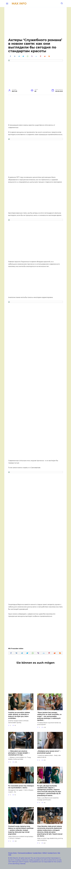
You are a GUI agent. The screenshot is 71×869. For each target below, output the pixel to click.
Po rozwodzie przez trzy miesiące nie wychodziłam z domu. (21, 786)
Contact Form (52, 853)
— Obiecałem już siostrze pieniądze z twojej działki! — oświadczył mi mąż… (19, 753)
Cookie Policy (37, 853)
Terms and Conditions (25, 853)
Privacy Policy (12, 853)
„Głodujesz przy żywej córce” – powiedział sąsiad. (48, 752)
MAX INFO (19, 3)
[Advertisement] (35, 24)
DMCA (45, 853)
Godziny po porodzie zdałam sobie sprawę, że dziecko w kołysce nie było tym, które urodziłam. (19, 715)
